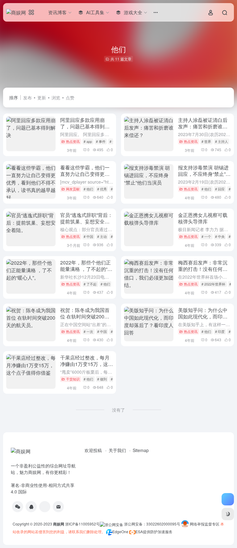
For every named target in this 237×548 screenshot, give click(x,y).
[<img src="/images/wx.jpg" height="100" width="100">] (17, 506)
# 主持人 (221, 141)
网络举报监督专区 (204, 523)
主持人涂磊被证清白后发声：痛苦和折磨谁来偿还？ (202, 126)
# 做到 (102, 378)
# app (88, 141)
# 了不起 (90, 283)
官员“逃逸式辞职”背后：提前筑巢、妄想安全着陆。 (86, 221)
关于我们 (117, 450)
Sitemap (141, 450)
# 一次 (88, 331)
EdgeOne (120, 531)
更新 (41, 97)
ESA (139, 531)
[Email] (58, 506)
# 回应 (220, 188)
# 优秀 (102, 188)
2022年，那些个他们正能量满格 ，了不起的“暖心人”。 (86, 269)
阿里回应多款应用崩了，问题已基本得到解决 (85, 126)
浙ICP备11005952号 (82, 523)
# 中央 (220, 236)
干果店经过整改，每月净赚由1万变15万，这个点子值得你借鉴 (86, 364)
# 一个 (206, 236)
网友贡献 (73, 188)
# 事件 (101, 141)
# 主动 (102, 236)
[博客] (44, 506)
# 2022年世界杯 (213, 283)
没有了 (118, 410)
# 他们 (88, 188)
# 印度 (220, 331)
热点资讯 (73, 141)
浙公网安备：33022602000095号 (152, 523)
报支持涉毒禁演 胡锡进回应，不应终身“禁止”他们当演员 (204, 174)
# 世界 (206, 141)
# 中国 (88, 236)
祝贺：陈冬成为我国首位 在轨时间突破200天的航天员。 (85, 316)
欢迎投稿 (93, 450)
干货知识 (73, 378)
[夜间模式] (228, 514)
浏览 (56, 97)
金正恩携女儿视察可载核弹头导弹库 (202, 218)
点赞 (70, 97)
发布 (27, 97)
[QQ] (31, 506)
